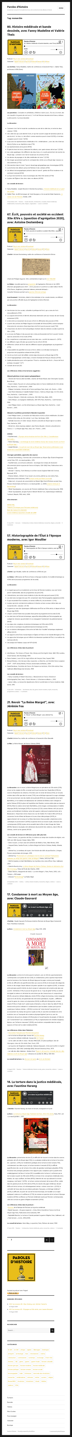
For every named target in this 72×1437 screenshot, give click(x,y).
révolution (21, 1381)
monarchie (18, 204)
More (47, 61)
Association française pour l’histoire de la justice (23, 1033)
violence (52, 882)
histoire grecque (13, 1365)
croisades (43, 202)
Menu (61, 8)
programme (32, 284)
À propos (10, 1398)
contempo (31, 1358)
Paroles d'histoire (17, 7)
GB (33, 690)
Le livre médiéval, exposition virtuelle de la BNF (21, 513)
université (57, 523)
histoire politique (13, 1369)
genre (21, 1362)
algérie (29, 1350)
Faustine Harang (39, 1035)
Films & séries (11, 1411)
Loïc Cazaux (40, 1038)
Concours (17, 523)
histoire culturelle (47, 1362)
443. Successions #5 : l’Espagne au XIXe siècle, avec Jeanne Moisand (30, 1309)
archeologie (19, 1354)
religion (27, 204)
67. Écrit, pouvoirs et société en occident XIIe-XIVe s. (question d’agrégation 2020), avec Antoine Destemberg (36, 218)
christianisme (37, 202)
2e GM (16, 1350)
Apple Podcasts (19, 61)
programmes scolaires (13, 692)
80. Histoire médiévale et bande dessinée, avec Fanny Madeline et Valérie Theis (35, 30)
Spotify (28, 61)
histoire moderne (43, 690)
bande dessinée (29, 202)
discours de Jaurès (30, 1059)
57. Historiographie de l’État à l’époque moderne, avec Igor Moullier (34, 537)
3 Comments (24, 692)
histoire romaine (26, 1369)
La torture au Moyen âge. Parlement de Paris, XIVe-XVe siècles (33, 1114)
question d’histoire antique (37, 292)
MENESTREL (11, 505)
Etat (31, 690)
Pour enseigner (11, 1416)
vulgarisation (33, 204)
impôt (49, 690)
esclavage (40, 1358)
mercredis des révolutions (41, 1373)
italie (21, 1373)
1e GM (10, 1350)
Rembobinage (19, 877)
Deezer (39, 61)
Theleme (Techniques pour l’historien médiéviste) (22, 507)
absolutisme (26, 690)
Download (30, 59)
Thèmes (9, 1407)
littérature (28, 1373)
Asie (26, 1354)
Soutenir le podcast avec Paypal (17, 1290)
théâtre (43, 1381)
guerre (36, 690)
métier (37, 1377)
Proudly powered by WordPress (26, 1431)
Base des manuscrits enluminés (17, 510)
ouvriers (43, 1377)
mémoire (30, 1377)
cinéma (27, 882)
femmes (10, 1362)
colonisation (12, 1358)
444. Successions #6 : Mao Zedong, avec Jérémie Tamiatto (28, 1304)
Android (33, 61)
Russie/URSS (12, 1381)
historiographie (12, 1373)
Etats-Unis (49, 1358)
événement (18, 690)
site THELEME (51, 279)
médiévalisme (11, 204)
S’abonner (10, 1421)
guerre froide (35, 1362)
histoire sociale (37, 1069)
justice (43, 1069)
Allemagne (36, 1350)
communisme (22, 1358)
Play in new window (19, 59)
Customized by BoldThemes (57, 1431)
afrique (23, 1350)
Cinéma (21, 882)
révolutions (29, 1381)
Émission (11, 1207)
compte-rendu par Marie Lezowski (40, 478)
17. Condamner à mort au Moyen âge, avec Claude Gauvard (33, 896)
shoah (37, 1381)
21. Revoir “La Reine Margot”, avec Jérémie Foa (31, 704)
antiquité (11, 1354)
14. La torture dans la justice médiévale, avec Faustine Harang (34, 1084)
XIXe (16, 1385)
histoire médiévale (52, 202)
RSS (44, 61)
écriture (31, 523)
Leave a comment (43, 204)
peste (22, 204)
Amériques (45, 1350)
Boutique (10, 1425)
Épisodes (10, 1402)
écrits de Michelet (44, 1059)
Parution (21, 202)
